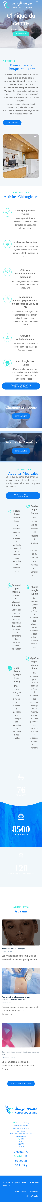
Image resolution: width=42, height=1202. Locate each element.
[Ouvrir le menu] (37, 2)
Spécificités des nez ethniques (13, 948)
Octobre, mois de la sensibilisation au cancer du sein (20, 1053)
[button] (19, 47)
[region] (21, 1182)
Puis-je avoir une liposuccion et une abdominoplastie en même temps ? (16, 998)
